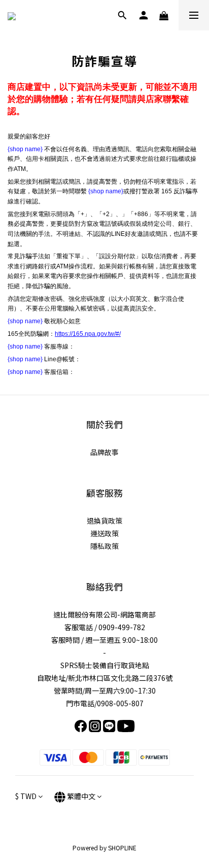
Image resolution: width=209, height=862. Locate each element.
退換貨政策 (104, 520)
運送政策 (104, 533)
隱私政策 (104, 546)
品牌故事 (104, 452)
